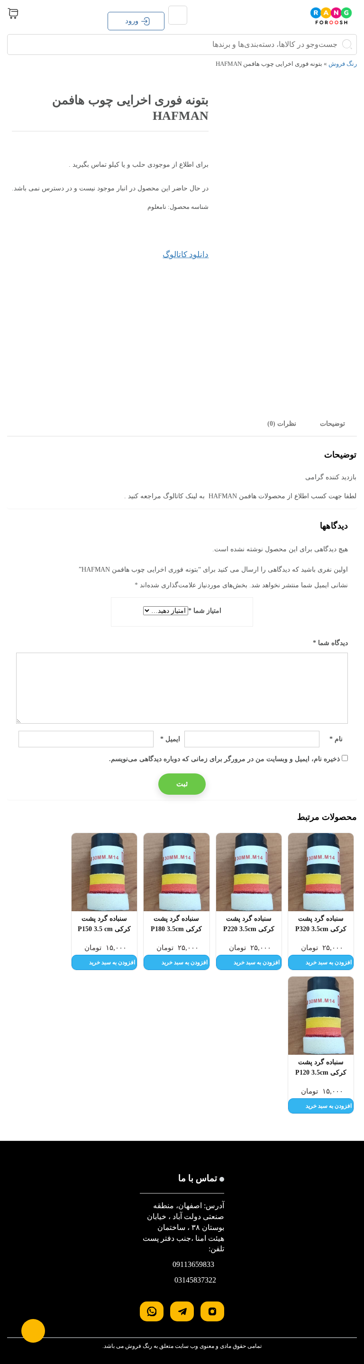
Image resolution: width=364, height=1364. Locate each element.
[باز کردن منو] (177, 15)
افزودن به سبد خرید (329, 962)
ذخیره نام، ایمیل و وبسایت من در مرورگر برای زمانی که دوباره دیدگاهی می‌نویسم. (224, 759)
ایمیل (170, 739)
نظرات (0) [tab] (281, 423)
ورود (131, 21)
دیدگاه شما (330, 642)
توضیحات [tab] (332, 423)
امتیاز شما (204, 610)
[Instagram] (212, 1311)
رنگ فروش (342, 63)
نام (336, 739)
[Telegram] (182, 1311)
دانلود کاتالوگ (186, 254)
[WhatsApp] (152, 1311)
